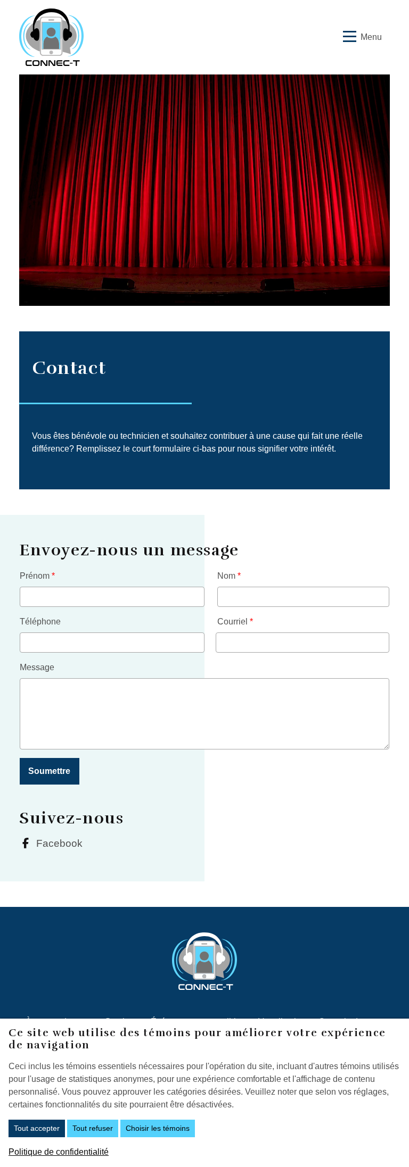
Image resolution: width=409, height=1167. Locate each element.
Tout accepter (37, 1128)
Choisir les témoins (158, 1128)
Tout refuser (92, 1128)
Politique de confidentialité (59, 1151)
